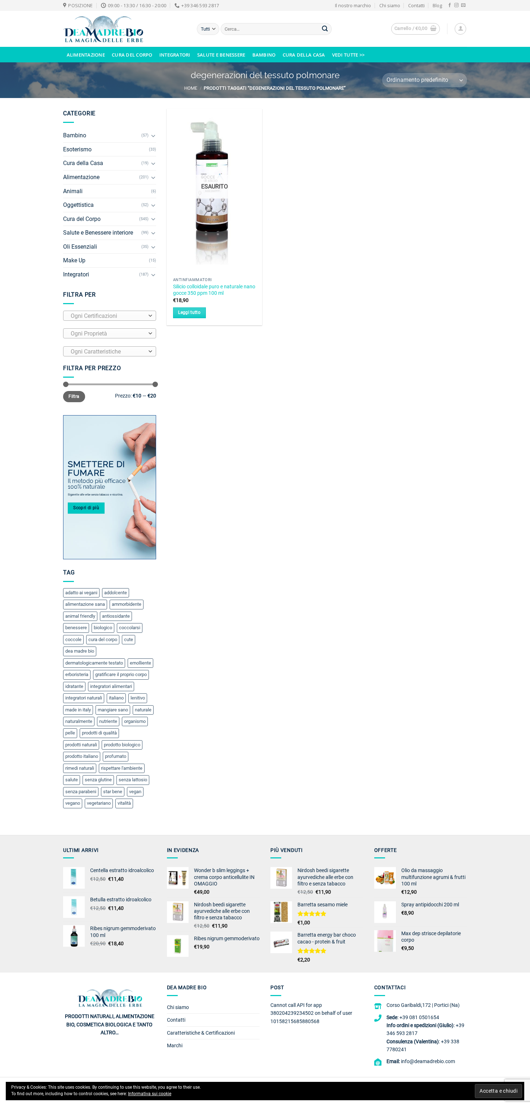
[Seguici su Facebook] (449, 5)
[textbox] (108, 316)
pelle (70, 733)
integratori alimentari (111, 686)
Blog (437, 5)
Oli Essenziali (80, 246)
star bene (112, 791)
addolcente (115, 592)
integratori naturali (83, 698)
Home (190, 88)
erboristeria (76, 674)
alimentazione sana (85, 604)
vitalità (124, 803)
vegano (72, 803)
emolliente (140, 663)
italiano (116, 698)
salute (71, 779)
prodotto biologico (122, 744)
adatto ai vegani (81, 592)
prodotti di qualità (99, 733)
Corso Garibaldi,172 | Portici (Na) (423, 1005)
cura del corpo (102, 639)
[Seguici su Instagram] (456, 5)
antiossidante (116, 616)
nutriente (108, 721)
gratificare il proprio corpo (121, 674)
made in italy (78, 709)
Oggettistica (78, 204)
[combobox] (109, 316)
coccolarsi (129, 627)
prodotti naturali (81, 744)
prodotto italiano (81, 756)
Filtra (74, 396)
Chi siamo (389, 5)
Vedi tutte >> (348, 55)
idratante (74, 686)
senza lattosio (133, 779)
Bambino (264, 55)
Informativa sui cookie (149, 1093)
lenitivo (138, 698)
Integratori (174, 55)
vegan (135, 791)
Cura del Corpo (132, 55)
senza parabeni (80, 791)
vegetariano (99, 803)
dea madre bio (79, 651)
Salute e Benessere (221, 55)
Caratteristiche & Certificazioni (201, 1033)
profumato (115, 756)
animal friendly (80, 616)
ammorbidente (126, 604)
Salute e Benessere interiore (98, 232)
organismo (135, 721)
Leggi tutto (189, 312)
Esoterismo (77, 149)
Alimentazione (86, 55)
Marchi (174, 1045)
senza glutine (98, 779)
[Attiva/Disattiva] (153, 135)
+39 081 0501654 (419, 1017)
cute (128, 639)
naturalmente (78, 721)
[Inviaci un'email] (463, 5)
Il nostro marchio (353, 5)
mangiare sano (113, 709)
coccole (73, 639)
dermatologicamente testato (94, 663)
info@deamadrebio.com (428, 1061)
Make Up (74, 260)
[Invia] (325, 29)
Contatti (416, 5)
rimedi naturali (79, 768)
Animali (73, 191)
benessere (76, 627)
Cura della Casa (304, 55)
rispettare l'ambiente (121, 768)
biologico (103, 627)
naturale (143, 709)
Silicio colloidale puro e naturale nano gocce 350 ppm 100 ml (214, 290)
